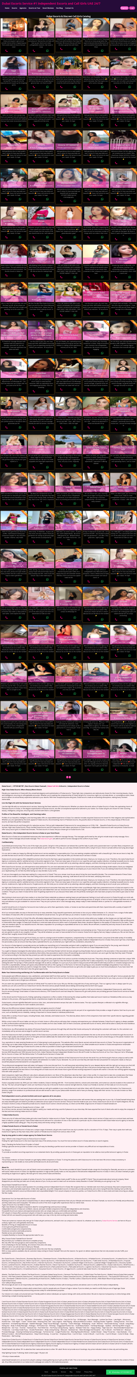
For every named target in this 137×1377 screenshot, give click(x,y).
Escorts (14, 8)
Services (63, 1372)
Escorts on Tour (34, 8)
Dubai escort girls (46, 839)
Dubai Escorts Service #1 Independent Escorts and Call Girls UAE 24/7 (51, 3)
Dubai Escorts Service (109, 1221)
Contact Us (69, 8)
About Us (54, 1372)
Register (124, 8)
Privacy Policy (88, 1372)
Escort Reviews (48, 8)
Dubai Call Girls (53, 786)
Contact (78, 1372)
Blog (71, 1372)
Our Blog (59, 8)
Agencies (23, 8)
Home (7, 8)
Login (132, 8)
